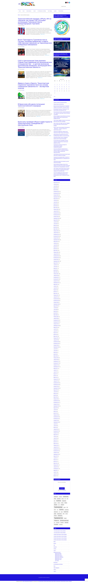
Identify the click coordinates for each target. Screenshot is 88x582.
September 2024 (56, 218)
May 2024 (55, 225)
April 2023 (55, 248)
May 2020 (55, 311)
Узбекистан (56, 520)
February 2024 (56, 230)
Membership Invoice (58, 558)
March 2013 (55, 443)
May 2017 (55, 373)
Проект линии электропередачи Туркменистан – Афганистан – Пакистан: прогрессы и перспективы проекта (62, 128)
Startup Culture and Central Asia (59, 104)
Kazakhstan (58, 500)
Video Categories (56, 567)
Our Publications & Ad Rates (58, 564)
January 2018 (56, 359)
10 (54, 86)
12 (59, 86)
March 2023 (55, 250)
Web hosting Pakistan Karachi (49, 581)
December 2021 (56, 277)
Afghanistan (56, 496)
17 (54, 88)
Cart (54, 545)
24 (54, 90)
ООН (63, 513)
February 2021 (56, 295)
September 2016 (56, 388)
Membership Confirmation (59, 557)
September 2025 (56, 196)
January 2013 (56, 447)
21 (64, 88)
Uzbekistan (61, 509)
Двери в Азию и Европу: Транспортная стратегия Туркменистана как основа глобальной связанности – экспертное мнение (33, 85)
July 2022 (55, 264)
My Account (55, 562)
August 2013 (56, 434)
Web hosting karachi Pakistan (58, 581)
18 (57, 88)
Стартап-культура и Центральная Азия (60, 102)
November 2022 (56, 257)
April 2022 (55, 270)
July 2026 (55, 184)
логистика (57, 522)
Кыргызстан (59, 513)
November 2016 (56, 384)
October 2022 (56, 259)
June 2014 (55, 425)
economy (58, 498)
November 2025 (56, 193)
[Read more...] (43, 34)
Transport (62, 504)
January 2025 (56, 211)
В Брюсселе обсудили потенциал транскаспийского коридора (31, 105)
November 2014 (56, 418)
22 (66, 88)
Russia (66, 502)
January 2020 (56, 318)
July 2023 (55, 243)
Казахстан (66, 511)
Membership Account (57, 552)
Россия (55, 515)
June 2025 (55, 202)
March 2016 (55, 397)
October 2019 (56, 323)
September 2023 (56, 239)
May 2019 (55, 332)
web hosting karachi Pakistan (27, 581)
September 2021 (56, 282)
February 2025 (56, 209)
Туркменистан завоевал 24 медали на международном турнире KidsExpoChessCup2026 (60, 146)
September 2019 (56, 325)
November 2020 (56, 300)
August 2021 (56, 284)
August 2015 (56, 407)
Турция (65, 518)
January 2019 (56, 339)
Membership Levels (58, 559)
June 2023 (55, 245)
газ (54, 522)
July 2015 (55, 409)
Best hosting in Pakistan (68, 581)
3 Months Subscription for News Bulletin (60, 534)
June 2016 (55, 391)
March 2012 (55, 463)
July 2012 (55, 457)
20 (61, 88)
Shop (54, 566)
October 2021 (56, 280)
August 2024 (56, 220)
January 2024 (56, 232)
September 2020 (56, 304)
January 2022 (56, 275)
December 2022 (56, 255)
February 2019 (56, 338)
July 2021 (55, 286)
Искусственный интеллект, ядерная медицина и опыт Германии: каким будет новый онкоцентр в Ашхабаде (62, 113)
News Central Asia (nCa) (26, 4)
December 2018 (56, 341)
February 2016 (56, 398)
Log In (55, 550)
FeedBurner (64, 490)
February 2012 (56, 465)
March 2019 (55, 336)
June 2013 (55, 438)
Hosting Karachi (41, 581)
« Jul (54, 96)
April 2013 (55, 441)
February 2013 (56, 445)
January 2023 (56, 254)
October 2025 (56, 195)
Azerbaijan (60, 496)
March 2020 (55, 314)
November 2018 (56, 343)
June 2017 (55, 372)
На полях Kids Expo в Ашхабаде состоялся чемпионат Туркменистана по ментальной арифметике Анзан (61, 141)
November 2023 (56, 236)
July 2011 (55, 472)
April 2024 (55, 227)
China (55, 498)
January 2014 (56, 429)
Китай (55, 513)
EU (65, 498)
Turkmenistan (58, 507)
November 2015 (56, 402)
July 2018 (55, 348)
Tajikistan (55, 504)
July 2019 (55, 329)
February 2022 (56, 273)
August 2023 (56, 241)
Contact (55, 548)
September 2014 (56, 422)
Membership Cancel (58, 554)
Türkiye (64, 507)
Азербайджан (66, 509)
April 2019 (55, 334)
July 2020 (55, 307)
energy (62, 498)
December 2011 (56, 468)
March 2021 (55, 293)
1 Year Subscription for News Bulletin (60, 530)
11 (57, 86)
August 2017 (56, 368)
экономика (56, 524)
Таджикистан (60, 515)
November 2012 (56, 450)
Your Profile (57, 560)
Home (19, 14)
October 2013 (56, 432)
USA (57, 509)
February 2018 (56, 357)
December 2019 (56, 320)
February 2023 (56, 252)
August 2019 (56, 327)
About (55, 541)
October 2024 (56, 216)
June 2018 (55, 350)
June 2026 (55, 186)
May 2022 (55, 268)
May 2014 (55, 427)
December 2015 (56, 400)
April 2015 (55, 413)
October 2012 (56, 452)
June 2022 (55, 266)
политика (62, 522)
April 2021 (55, 291)
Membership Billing (58, 553)
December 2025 (56, 191)
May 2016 (55, 393)
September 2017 (56, 366)
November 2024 (56, 214)
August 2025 (56, 198)
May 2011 (55, 475)
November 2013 (56, 431)
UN (67, 507)
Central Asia (65, 496)
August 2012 (56, 456)
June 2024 (55, 223)
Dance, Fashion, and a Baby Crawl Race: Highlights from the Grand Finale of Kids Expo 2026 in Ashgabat (62, 124)
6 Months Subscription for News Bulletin (60, 539)
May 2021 (55, 289)
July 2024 (55, 221)
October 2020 (56, 302)
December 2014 (56, 416)
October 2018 (56, 345)
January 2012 (56, 466)
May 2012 (55, 459)
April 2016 (55, 395)
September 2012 (56, 454)
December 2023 (56, 234)
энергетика (60, 524)
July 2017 (55, 370)
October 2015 (56, 404)
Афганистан (56, 511)
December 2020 (56, 298)
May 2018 (55, 352)
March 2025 (55, 207)
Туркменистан (58, 518)
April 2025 (55, 205)
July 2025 (55, 200)
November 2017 (56, 363)
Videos (55, 569)
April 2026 (55, 189)
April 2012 (55, 461)
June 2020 (55, 309)
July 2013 (55, 436)
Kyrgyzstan (64, 500)
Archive (55, 543)
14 (64, 86)
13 (61, 86)
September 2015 (56, 406)
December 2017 (56, 361)
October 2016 (56, 386)
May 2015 (55, 411)
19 (59, 88)
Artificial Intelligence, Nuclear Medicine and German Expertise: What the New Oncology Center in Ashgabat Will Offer (62, 117)
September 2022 (56, 261)
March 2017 (55, 377)
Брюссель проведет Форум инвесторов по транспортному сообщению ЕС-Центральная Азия (35, 123)
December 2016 (56, 382)
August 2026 (56, 182)
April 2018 (55, 354)
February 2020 (56, 316)
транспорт (66, 522)
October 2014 (56, 420)
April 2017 (55, 375)
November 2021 (56, 279)
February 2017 (56, 379)
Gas (67, 498)
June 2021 (55, 288)
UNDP (55, 509)
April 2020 (55, 313)
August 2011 (56, 470)
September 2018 (56, 347)
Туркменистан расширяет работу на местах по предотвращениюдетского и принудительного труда (62, 158)
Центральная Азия (64, 520)
